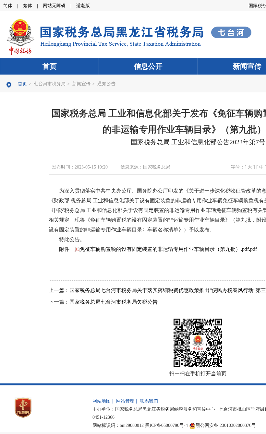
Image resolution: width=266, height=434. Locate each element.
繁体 (27, 5)
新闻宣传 (81, 83)
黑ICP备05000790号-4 (166, 425)
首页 (49, 66)
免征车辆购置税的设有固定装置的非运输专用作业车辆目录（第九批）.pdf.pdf (168, 249)
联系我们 (149, 401)
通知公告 (106, 83)
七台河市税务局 (50, 83)
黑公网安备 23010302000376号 (226, 425)
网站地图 (101, 401)
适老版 (83, 5)
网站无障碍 (54, 5)
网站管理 (125, 401)
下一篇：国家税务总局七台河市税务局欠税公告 (103, 302)
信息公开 (148, 66)
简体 (7, 5)
